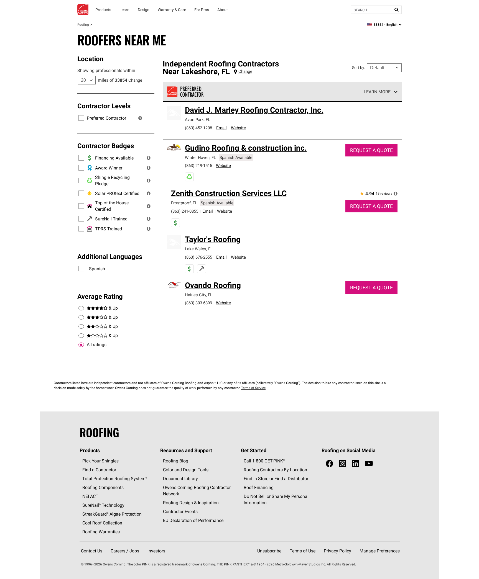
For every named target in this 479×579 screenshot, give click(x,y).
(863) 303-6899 (198, 302)
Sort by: (358, 67)
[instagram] (342, 463)
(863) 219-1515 (198, 165)
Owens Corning (82, 9)
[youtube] (369, 463)
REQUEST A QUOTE (371, 150)
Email (221, 127)
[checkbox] (81, 345)
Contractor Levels (104, 106)
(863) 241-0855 (184, 211)
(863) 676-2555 (198, 257)
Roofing (83, 24)
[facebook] (329, 463)
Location (90, 59)
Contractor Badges (105, 145)
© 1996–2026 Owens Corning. (103, 564)
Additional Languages (109, 256)
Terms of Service (253, 388)
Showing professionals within (106, 70)
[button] (140, 118)
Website (238, 127)
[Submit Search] (397, 10)
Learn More (377, 91)
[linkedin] (355, 463)
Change (135, 80)
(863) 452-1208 (198, 127)
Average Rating (100, 296)
